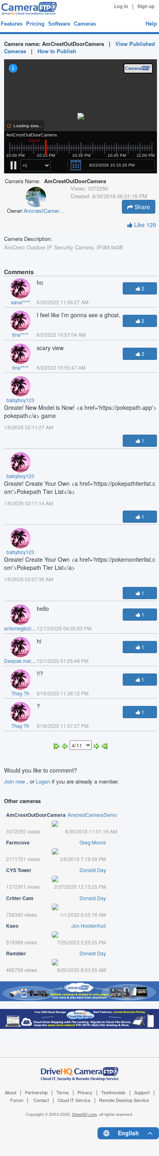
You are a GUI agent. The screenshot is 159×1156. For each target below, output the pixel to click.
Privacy (85, 1092)
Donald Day (93, 869)
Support (142, 1092)
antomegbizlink (21, 628)
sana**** (20, 302)
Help (151, 24)
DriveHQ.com (84, 1114)
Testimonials (113, 1092)
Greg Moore (93, 842)
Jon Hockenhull (88, 925)
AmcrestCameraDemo (44, 210)
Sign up (146, 6)
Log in (121, 6)
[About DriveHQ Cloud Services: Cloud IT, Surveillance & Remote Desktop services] (79, 1069)
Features (11, 24)
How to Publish (57, 51)
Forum (16, 1100)
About (10, 1092)
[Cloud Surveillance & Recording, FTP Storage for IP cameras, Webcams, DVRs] (28, 8)
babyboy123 (20, 399)
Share (141, 207)
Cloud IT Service (74, 1100)
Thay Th (20, 693)
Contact (41, 1100)
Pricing (35, 24)
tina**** (20, 334)
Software (59, 24)
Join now (15, 781)
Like (144, 225)
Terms (62, 1092)
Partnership (36, 1092)
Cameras (85, 24)
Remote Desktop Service (124, 1100)
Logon (43, 781)
